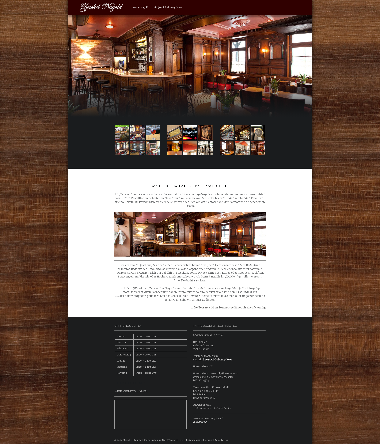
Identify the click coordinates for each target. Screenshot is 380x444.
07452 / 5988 (140, 7)
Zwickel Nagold (133, 440)
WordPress (168, 440)
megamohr (199, 422)
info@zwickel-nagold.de (167, 7)
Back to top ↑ (223, 440)
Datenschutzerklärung (199, 440)
